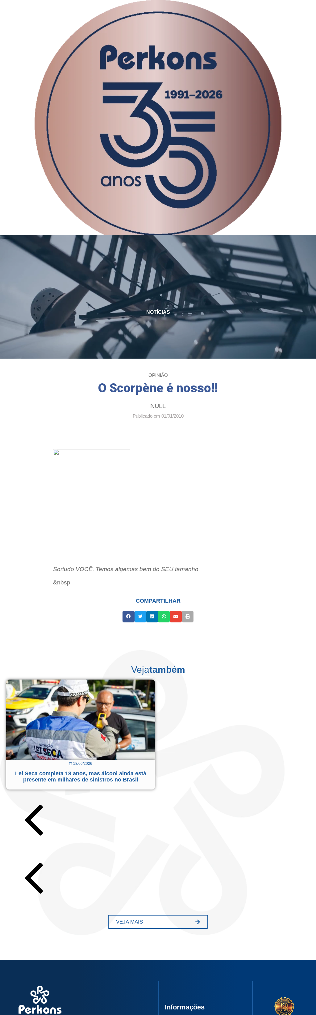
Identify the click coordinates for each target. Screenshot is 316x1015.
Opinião (158, 375)
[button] (128, 616)
